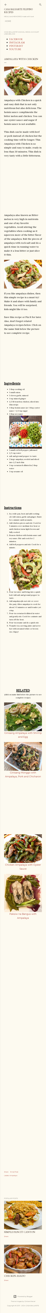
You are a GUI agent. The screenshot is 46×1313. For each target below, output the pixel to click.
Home (8, 21)
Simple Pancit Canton (19, 1232)
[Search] (40, 4)
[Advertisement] (23, 187)
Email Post (14, 1172)
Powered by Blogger (25, 1296)
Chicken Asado (14, 1276)
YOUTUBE (15, 49)
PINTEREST (16, 46)
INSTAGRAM (17, 42)
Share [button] (6, 1172)
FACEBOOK (16, 39)
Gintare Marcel (29, 1301)
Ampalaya (13, 1175)
